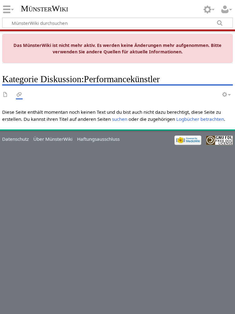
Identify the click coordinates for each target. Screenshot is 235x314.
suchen (119, 119)
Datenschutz (15, 139)
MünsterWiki (44, 8)
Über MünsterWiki (53, 139)
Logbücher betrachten (200, 119)
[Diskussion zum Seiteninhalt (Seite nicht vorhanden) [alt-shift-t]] (19, 94)
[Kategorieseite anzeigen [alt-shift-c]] (5, 94)
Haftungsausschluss (98, 139)
